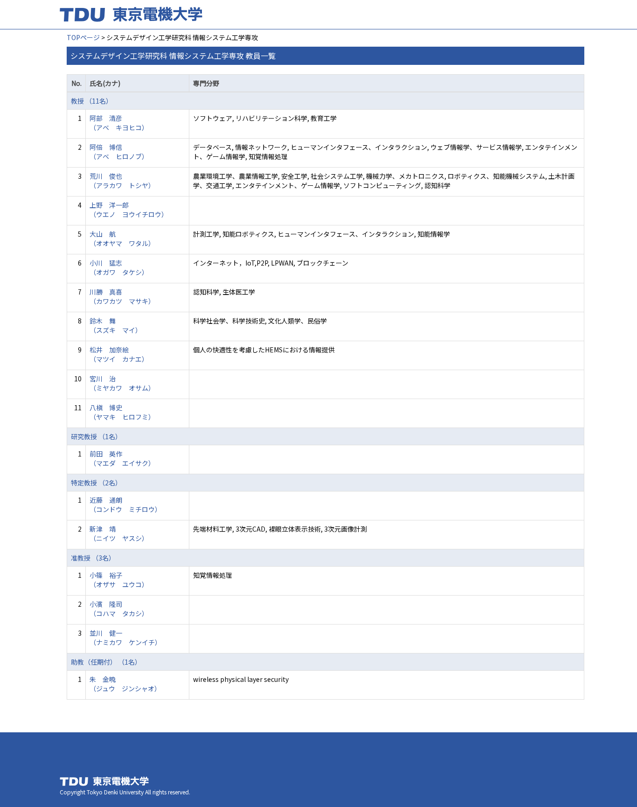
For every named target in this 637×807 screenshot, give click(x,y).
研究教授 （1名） (96, 436)
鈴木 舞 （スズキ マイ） (116, 325)
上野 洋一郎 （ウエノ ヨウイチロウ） (129, 209)
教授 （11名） (91, 100)
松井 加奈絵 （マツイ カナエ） (119, 354)
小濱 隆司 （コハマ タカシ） (119, 608)
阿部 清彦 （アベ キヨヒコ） (119, 122)
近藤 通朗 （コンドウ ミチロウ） (125, 504)
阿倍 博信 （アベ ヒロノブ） (119, 151)
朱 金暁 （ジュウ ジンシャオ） (125, 683)
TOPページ (83, 37)
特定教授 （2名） (96, 482)
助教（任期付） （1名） (106, 662)
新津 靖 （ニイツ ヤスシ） (119, 533)
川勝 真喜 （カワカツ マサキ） (122, 296)
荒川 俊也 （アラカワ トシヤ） (122, 180)
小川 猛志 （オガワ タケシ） (119, 267)
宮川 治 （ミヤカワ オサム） (122, 383)
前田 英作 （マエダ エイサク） (122, 458)
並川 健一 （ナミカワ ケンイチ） (125, 637)
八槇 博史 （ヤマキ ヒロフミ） (122, 412)
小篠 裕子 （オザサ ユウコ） (119, 579)
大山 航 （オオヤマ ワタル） (122, 238)
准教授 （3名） (93, 557)
